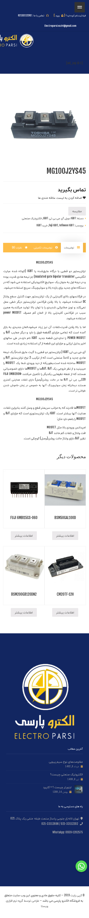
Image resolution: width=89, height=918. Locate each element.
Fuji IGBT (53, 225)
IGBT (30, 271)
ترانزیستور (79, 271)
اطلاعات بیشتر (65, 535)
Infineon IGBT (66, 225)
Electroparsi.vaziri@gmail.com (60, 25)
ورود (59, 15)
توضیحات (69, 247)
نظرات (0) (17, 247)
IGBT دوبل (70, 218)
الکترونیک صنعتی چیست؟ (66, 774)
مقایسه (77, 211)
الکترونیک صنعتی (32, 218)
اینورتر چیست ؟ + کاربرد (57, 787)
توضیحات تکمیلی (43, 247)
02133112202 (25, 15)
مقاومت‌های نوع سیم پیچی (66, 761)
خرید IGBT (42, 225)
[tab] (72, 247)
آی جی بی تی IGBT (53, 218)
